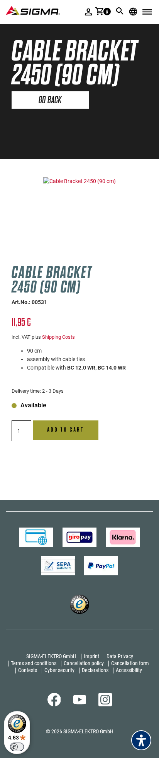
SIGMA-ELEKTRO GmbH (51, 656)
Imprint (91, 656)
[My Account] (88, 11)
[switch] (17, 747)
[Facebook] (54, 704)
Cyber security (59, 670)
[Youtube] (79, 702)
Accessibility (129, 670)
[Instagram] (105, 704)
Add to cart (65, 430)
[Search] (120, 11)
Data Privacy (120, 656)
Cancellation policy (84, 663)
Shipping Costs (58, 337)
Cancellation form (130, 663)
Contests (27, 670)
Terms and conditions (33, 663)
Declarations (95, 670)
